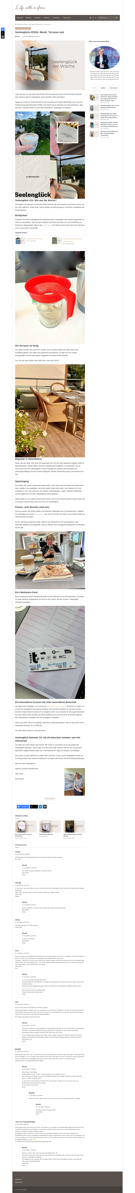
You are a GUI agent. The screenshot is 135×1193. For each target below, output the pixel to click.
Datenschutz (18, 1182)
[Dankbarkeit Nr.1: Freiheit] (20, 240)
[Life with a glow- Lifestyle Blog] (30, 7)
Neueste (94, 88)
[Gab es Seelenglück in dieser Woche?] (74, 826)
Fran (17, 951)
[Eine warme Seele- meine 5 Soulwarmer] (26, 826)
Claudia (18, 883)
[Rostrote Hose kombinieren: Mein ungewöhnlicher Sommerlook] (94, 133)
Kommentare (114, 88)
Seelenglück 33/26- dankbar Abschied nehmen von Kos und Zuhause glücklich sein (109, 124)
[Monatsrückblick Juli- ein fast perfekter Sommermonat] (94, 108)
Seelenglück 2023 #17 (46, 834)
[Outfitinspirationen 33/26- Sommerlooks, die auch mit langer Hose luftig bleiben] (94, 116)
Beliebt (103, 88)
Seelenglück (26, 28)
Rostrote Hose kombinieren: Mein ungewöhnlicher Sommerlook (109, 133)
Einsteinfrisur (39, 514)
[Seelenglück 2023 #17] (50, 826)
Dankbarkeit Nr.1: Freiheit (35, 238)
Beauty (28, 17)
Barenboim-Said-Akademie (57, 706)
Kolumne (56, 17)
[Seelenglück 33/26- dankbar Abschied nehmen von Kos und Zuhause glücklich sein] (94, 125)
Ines (16, 1002)
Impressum (18, 1179)
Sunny (17, 852)
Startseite (19, 17)
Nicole (18, 36)
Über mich (66, 17)
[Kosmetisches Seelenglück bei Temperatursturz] (57, 240)
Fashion (46, 17)
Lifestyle (37, 17)
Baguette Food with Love (28, 988)
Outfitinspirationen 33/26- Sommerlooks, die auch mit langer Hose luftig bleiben (109, 115)
